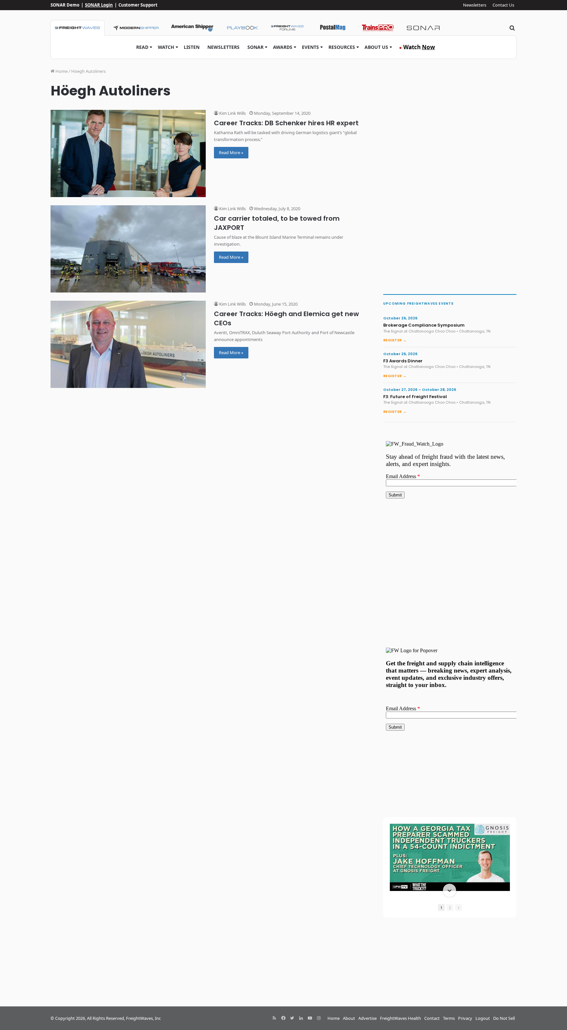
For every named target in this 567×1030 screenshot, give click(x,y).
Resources (341, 47)
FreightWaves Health (400, 1018)
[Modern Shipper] (136, 28)
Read (142, 47)
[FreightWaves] (78, 28)
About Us (376, 47)
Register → (395, 340)
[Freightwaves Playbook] (242, 28)
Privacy (465, 1018)
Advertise (367, 1018)
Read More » (231, 152)
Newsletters (474, 5)
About (349, 1018)
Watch (166, 47)
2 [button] (450, 907)
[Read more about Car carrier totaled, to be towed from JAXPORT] (128, 249)
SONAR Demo (65, 5)
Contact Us (503, 5)
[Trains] (378, 28)
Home (61, 71)
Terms (449, 1018)
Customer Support (138, 5)
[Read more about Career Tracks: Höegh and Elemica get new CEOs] (128, 344)
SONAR (255, 47)
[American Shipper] (192, 28)
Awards (282, 47)
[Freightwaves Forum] (287, 28)
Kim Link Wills (232, 113)
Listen (192, 47)
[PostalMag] (332, 28)
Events (310, 47)
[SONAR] (423, 28)
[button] (449, 824)
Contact (432, 1018)
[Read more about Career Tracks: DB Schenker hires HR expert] (128, 153)
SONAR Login (99, 5)
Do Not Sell (504, 1018)
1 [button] (441, 907)
